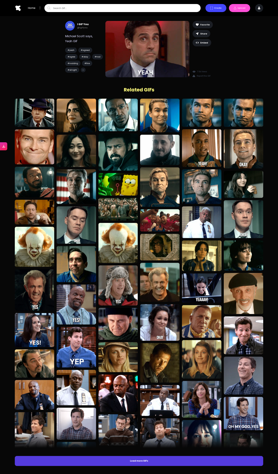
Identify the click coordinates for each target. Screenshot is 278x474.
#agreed (85, 50)
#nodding (73, 63)
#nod (97, 56)
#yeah (71, 50)
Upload (241, 7)
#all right (72, 70)
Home (31, 8)
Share (203, 33)
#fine (87, 63)
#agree (71, 56)
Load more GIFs (139, 460)
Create (218, 7)
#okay (85, 56)
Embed (204, 42)
